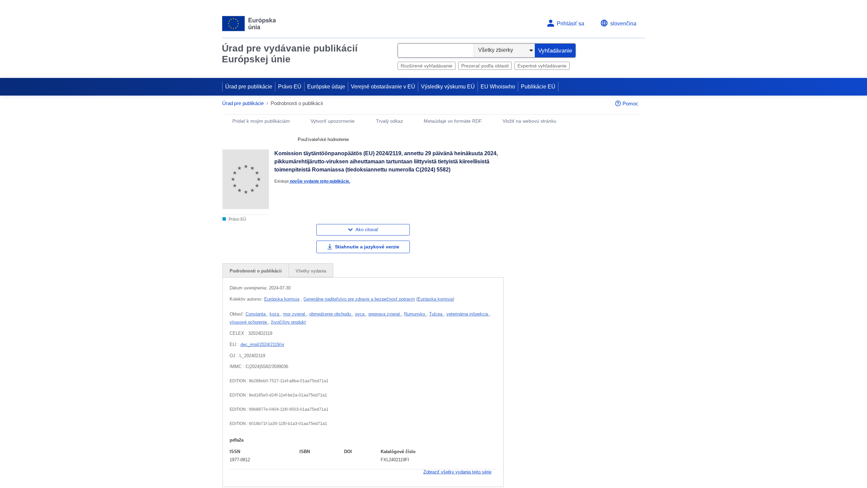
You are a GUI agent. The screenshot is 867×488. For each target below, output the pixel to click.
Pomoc (630, 103)
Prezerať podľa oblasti (485, 65)
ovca (360, 314)
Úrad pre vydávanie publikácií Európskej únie (290, 53)
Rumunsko (415, 314)
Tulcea (436, 314)
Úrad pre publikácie (248, 86)
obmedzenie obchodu (330, 314)
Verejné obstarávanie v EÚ (383, 86)
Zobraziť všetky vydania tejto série (457, 471)
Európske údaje (326, 86)
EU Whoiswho (498, 86)
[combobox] (436, 50)
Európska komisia (281, 299)
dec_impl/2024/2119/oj (262, 344)
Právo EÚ (289, 86)
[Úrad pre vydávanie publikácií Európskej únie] (249, 23)
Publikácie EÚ (538, 86)
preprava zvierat (384, 314)
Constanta (256, 314)
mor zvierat (294, 314)
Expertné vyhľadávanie (542, 65)
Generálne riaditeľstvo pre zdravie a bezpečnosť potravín (359, 299)
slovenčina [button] (623, 23)
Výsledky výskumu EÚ (448, 86)
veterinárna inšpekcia (467, 314)
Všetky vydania (311, 270)
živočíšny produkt (288, 322)
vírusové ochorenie (249, 322)
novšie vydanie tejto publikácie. (319, 181)
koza (275, 314)
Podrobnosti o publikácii (256, 270)
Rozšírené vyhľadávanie (426, 65)
